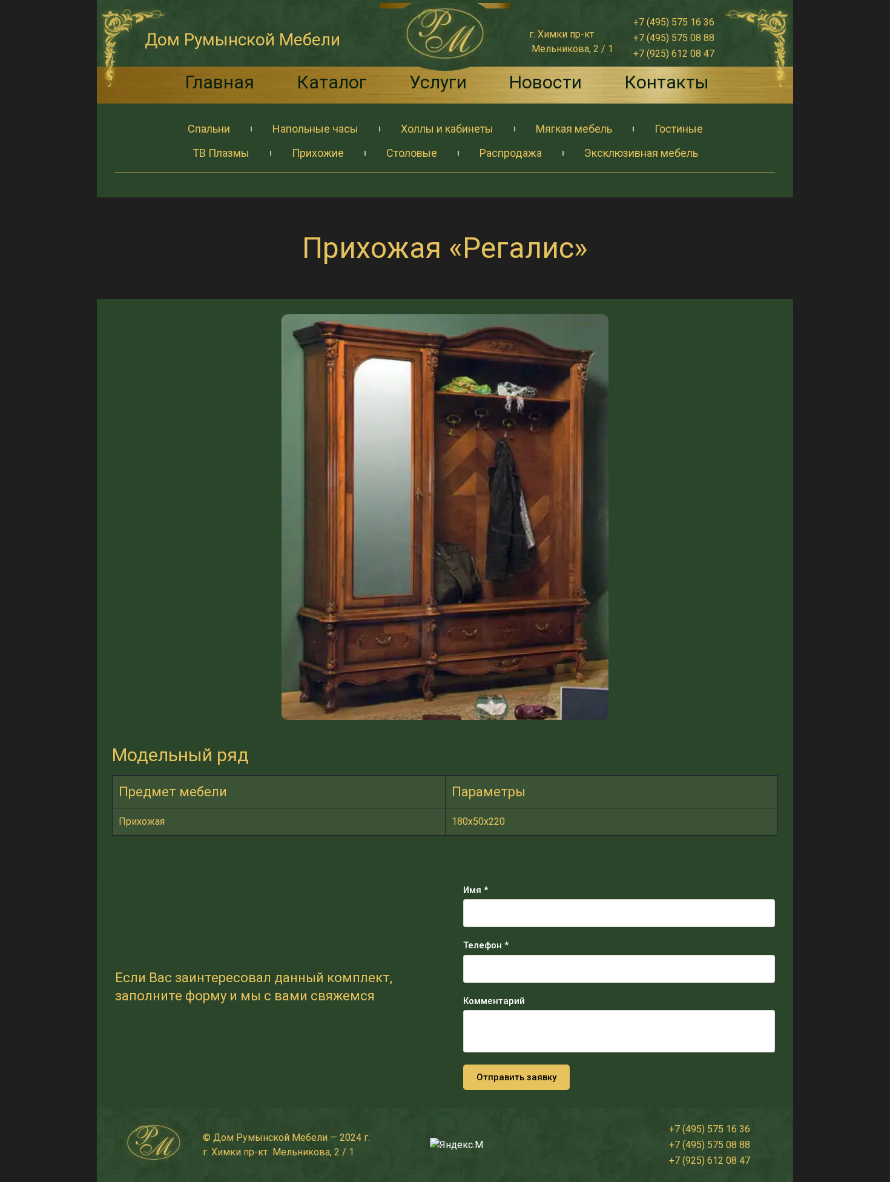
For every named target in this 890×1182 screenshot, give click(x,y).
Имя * (475, 890)
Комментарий (494, 1000)
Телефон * (486, 945)
